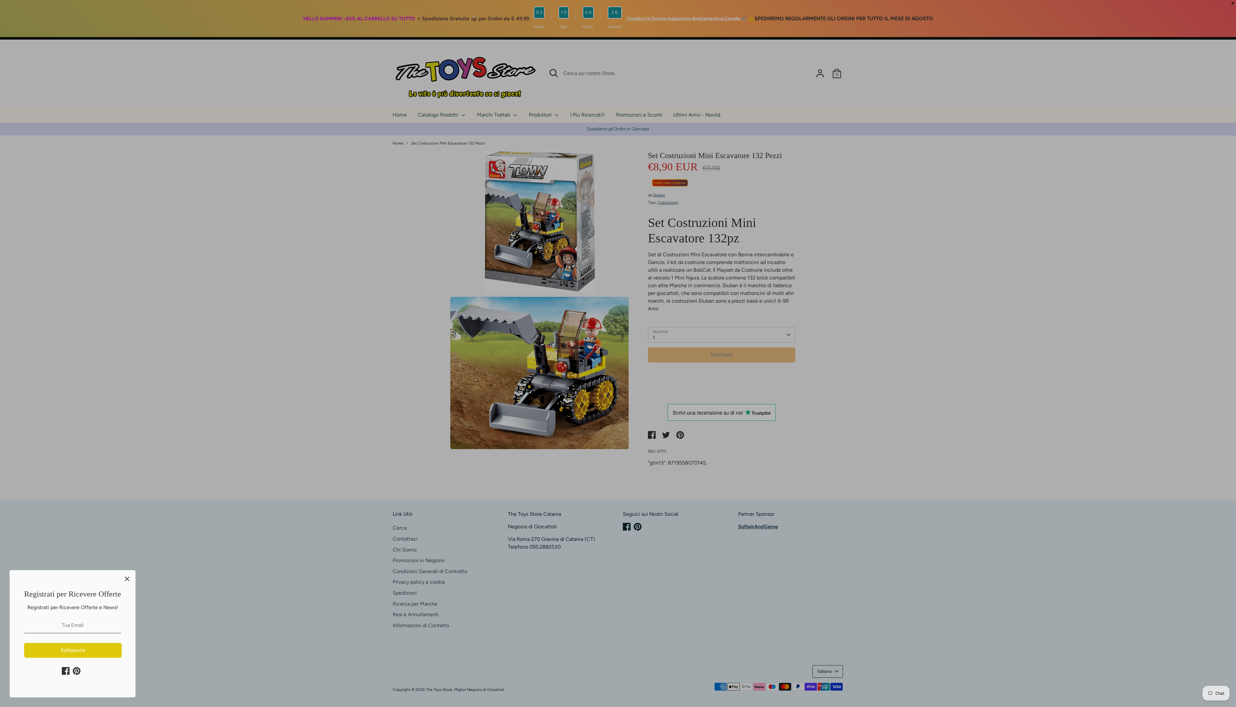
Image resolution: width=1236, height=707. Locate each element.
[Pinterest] (76, 671)
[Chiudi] (127, 578)
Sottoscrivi (73, 650)
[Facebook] (66, 671)
